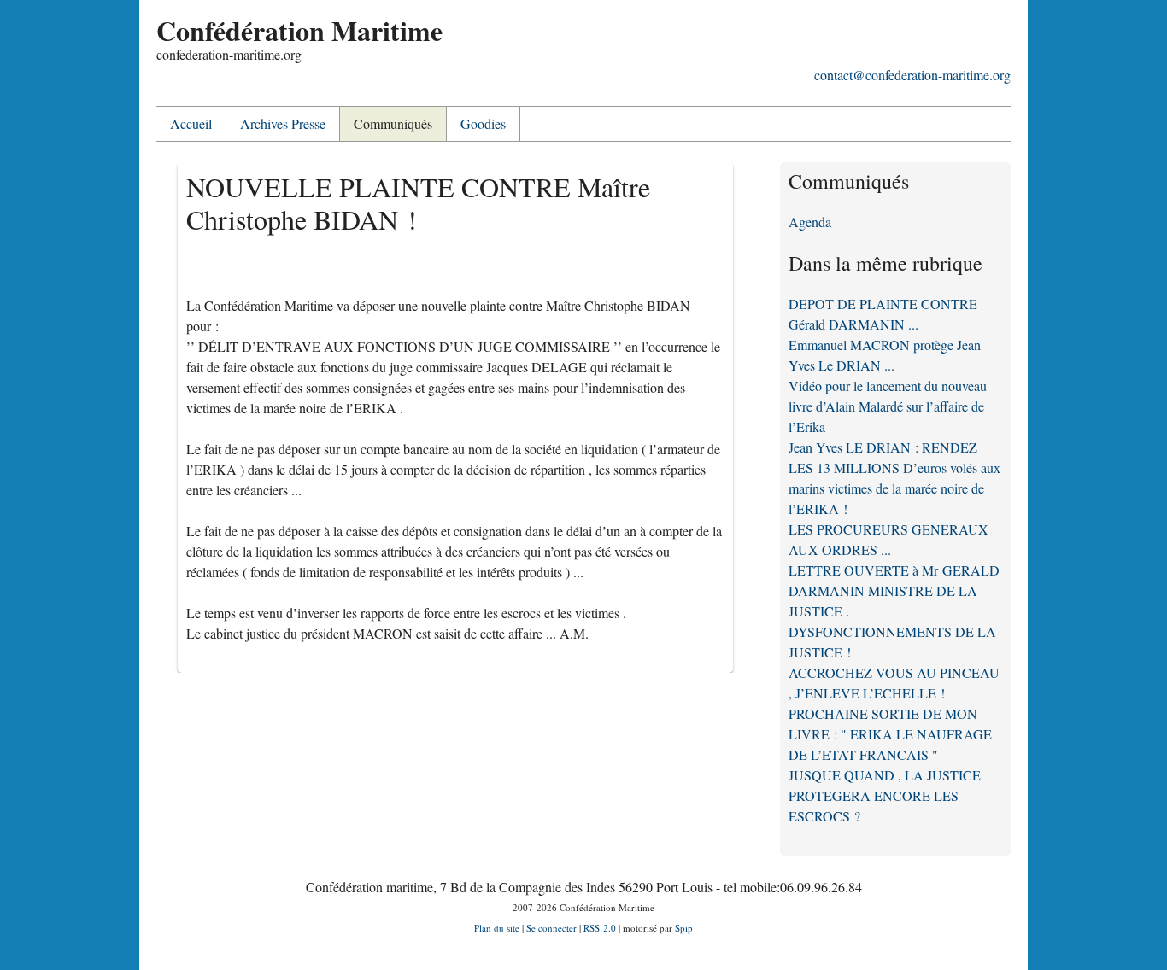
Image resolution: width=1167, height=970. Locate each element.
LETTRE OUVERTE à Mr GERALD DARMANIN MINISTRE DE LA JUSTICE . (894, 590)
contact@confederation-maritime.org (912, 75)
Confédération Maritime (299, 30)
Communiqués (393, 123)
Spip (684, 927)
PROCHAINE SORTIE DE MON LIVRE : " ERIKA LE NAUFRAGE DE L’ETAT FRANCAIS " (890, 733)
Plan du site (496, 927)
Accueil (191, 123)
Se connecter (551, 927)
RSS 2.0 (600, 927)
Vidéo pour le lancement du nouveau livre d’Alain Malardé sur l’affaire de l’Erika (888, 406)
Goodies (483, 123)
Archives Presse (282, 123)
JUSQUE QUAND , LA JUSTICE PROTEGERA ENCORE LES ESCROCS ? (885, 795)
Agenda (810, 222)
